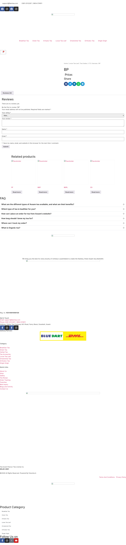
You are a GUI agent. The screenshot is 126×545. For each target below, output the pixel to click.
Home (66, 63)
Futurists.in (32, 473)
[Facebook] (2, 9)
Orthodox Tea (89, 41)
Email (4, 136)
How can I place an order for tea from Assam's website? (26, 214)
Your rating (6, 112)
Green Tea (36, 41)
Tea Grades (83, 63)
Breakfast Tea (24, 41)
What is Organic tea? (10, 228)
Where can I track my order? (14, 223)
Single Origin (102, 41)
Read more (17, 192)
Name (4, 129)
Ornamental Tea (75, 41)
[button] (66, 84)
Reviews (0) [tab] (7, 93)
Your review (6, 118)
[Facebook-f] (2, 327)
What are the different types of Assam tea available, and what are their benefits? (37, 204)
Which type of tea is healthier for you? (18, 209)
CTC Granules (92, 63)
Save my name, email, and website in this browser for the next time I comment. (31, 143)
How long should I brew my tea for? (17, 218)
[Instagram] (7, 9)
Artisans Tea (47, 41)
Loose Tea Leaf (61, 41)
